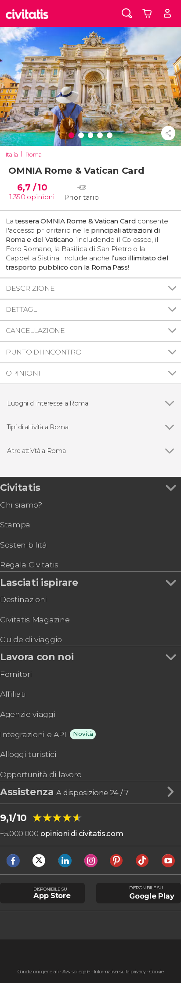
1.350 (17, 197)
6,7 (32, 187)
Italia (12, 154)
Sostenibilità (23, 544)
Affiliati (13, 693)
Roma (33, 154)
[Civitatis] (27, 13)
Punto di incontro (44, 352)
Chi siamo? (21, 504)
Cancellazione (35, 330)
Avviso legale (76, 972)
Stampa (15, 524)
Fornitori (16, 674)
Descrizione (30, 288)
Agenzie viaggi (28, 714)
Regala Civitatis (29, 564)
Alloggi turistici (28, 754)
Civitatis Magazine (34, 619)
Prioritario (81, 197)
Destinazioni (23, 599)
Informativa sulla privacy (120, 972)
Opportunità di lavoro (40, 774)
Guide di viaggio (31, 639)
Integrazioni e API (33, 734)
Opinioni (23, 373)
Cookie (156, 972)
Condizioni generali (38, 972)
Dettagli (22, 309)
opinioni (40, 197)
